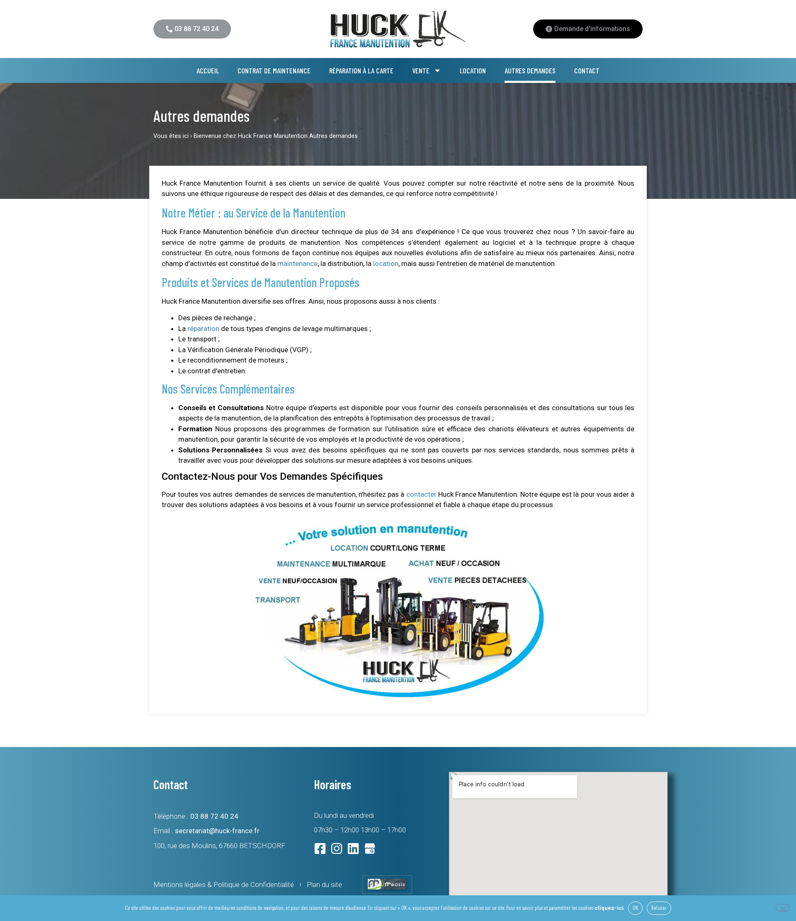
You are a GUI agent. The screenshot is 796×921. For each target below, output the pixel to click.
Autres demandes (530, 70)
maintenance (297, 263)
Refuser (659, 907)
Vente (421, 70)
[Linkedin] (353, 848)
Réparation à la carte (361, 70)
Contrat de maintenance (274, 70)
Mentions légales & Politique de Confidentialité (223, 884)
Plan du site (324, 884)
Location (473, 70)
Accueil (208, 70)
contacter (421, 494)
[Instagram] (336, 848)
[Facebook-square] (320, 848)
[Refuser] (783, 907)
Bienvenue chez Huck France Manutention (251, 136)
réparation (203, 328)
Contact (586, 70)
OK (635, 907)
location (385, 263)
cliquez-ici (609, 908)
